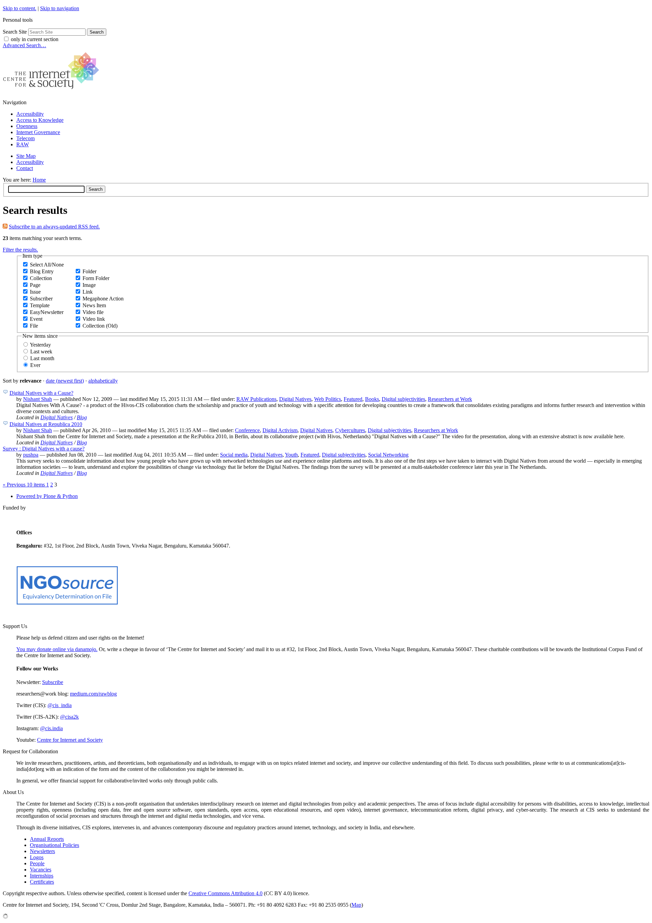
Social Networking (388, 455)
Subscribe (52, 682)
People (37, 863)
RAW (22, 144)
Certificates (42, 882)
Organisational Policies (54, 845)
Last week (41, 351)
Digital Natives (295, 399)
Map (356, 905)
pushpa (30, 455)
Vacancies (40, 869)
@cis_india (60, 705)
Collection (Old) (100, 326)
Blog (82, 417)
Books (372, 399)
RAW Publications (256, 399)
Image (89, 285)
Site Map (26, 156)
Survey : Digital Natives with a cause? (44, 448)
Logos (36, 857)
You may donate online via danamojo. (56, 649)
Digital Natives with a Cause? (41, 393)
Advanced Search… (24, 45)
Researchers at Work (450, 399)
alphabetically (103, 381)
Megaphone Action (103, 298)
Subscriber (41, 298)
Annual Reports (47, 839)
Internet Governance (38, 132)
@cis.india (51, 728)
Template (40, 305)
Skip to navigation (59, 8)
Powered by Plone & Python (47, 496)
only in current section (34, 39)
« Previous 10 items (24, 484)
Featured (353, 399)
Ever (35, 365)
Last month (42, 358)
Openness (26, 126)
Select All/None (47, 264)
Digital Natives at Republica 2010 (46, 424)
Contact (24, 168)
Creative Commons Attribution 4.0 (225, 893)
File (34, 326)
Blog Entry (42, 271)
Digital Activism (279, 430)
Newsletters (42, 851)
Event (36, 319)
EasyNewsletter (47, 312)
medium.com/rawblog (93, 694)
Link (88, 292)
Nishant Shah (37, 399)
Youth (291, 455)
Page (35, 285)
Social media (234, 455)
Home (39, 180)
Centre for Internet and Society (70, 740)
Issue (35, 292)
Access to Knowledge (40, 120)
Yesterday (40, 345)
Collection (41, 278)
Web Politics (327, 399)
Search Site (15, 32)
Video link (94, 319)
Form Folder (96, 278)
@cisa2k (69, 717)
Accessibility (30, 114)
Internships (41, 876)
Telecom (25, 138)
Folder (89, 271)
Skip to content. (19, 8)
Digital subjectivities (403, 399)
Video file (93, 312)
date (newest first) (65, 381)
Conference (247, 430)
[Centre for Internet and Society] (53, 91)
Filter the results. (20, 250)
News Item (94, 305)
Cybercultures (350, 430)
